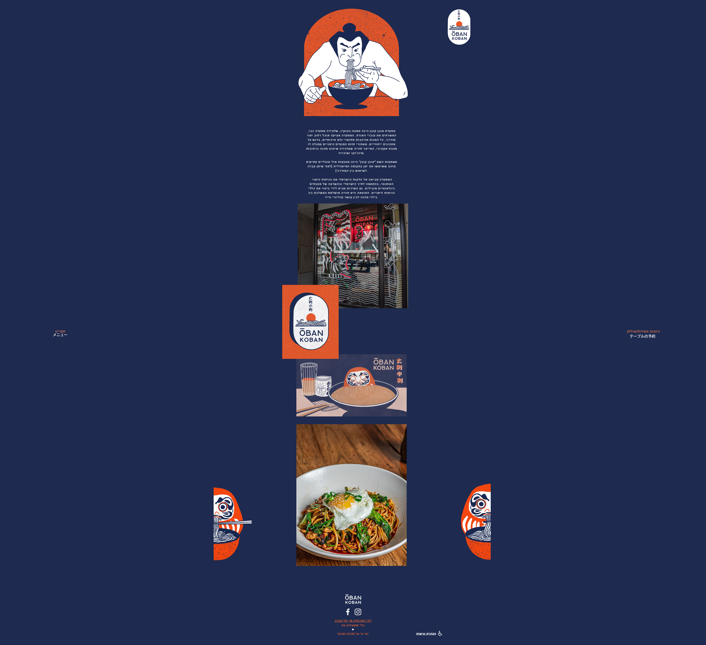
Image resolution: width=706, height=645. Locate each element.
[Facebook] (347, 611)
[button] (643, 331)
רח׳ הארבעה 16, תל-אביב (353, 621)
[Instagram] (358, 611)
